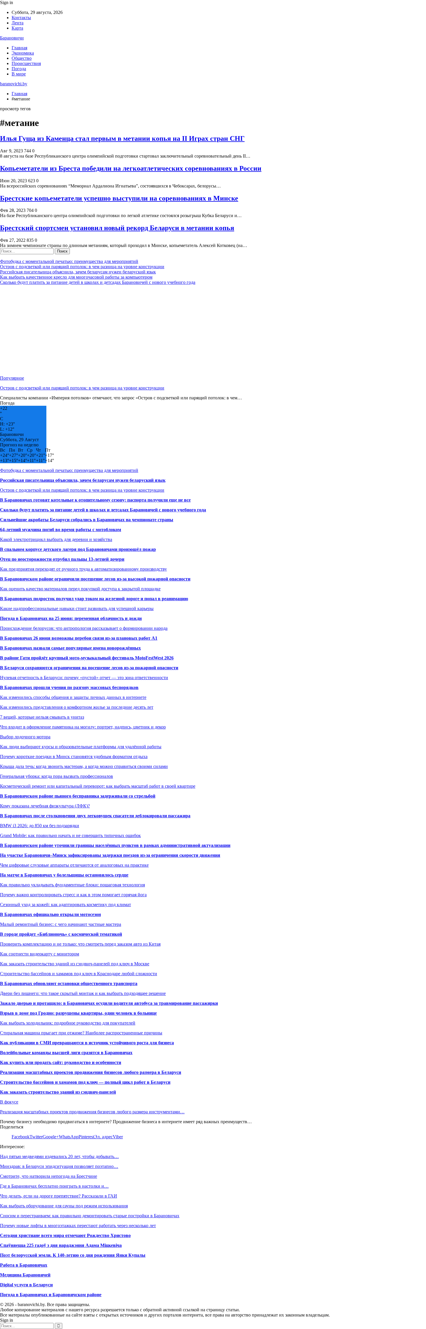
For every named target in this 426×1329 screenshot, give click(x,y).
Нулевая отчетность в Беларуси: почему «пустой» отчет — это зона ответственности (84, 677)
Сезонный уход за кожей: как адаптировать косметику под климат (65, 904)
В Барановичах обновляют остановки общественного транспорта (68, 983)
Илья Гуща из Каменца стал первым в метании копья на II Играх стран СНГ (122, 138)
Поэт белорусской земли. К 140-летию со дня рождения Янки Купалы (72, 1255)
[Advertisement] (174, 330)
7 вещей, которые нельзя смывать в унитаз (42, 717)
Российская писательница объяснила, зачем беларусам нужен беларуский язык (78, 271)
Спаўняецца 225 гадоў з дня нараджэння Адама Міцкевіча (61, 1245)
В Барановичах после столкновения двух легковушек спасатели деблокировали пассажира (95, 815)
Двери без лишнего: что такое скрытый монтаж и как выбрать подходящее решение (83, 993)
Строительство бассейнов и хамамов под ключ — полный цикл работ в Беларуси (85, 1082)
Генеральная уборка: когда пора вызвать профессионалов (56, 776)
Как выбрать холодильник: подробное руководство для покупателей (67, 1022)
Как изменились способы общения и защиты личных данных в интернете (73, 697)
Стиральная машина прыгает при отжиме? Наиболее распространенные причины (81, 1032)
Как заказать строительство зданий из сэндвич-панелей (58, 1092)
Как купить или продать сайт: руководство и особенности (60, 1062)
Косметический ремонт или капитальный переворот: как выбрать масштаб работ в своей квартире (97, 786)
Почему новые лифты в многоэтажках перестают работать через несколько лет (78, 1225)
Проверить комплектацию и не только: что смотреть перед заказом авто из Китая (80, 944)
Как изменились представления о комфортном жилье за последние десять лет (76, 707)
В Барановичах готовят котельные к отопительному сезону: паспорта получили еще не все (95, 499)
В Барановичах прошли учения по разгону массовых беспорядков (69, 687)
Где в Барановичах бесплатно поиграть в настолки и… (54, 1186)
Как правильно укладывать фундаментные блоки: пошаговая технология (72, 884)
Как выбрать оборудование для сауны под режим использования (64, 1205)
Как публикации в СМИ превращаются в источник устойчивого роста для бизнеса (87, 1042)
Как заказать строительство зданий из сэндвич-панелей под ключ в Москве (74, 963)
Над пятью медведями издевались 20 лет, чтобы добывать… (59, 1156)
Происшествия (26, 63)
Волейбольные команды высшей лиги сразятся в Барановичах (66, 1052)
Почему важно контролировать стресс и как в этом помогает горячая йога (73, 894)
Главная (19, 47)
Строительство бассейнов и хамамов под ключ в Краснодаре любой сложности (78, 973)
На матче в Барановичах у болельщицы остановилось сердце (64, 874)
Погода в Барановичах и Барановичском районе (50, 1294)
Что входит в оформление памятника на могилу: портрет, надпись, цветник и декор (83, 726)
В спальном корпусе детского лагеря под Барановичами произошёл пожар (78, 549)
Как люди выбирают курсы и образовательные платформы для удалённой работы (80, 746)
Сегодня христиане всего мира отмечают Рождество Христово (65, 1235)
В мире (19, 73)
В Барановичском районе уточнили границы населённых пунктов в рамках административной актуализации (115, 845)
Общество (22, 58)
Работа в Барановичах (23, 1265)
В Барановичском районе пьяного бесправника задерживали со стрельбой (77, 796)
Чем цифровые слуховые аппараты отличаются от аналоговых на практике (74, 865)
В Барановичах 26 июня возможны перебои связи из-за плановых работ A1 (78, 638)
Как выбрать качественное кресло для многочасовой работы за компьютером (76, 277)
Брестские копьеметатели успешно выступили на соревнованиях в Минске (119, 198)
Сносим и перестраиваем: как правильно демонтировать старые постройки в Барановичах (89, 1215)
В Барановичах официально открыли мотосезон (50, 914)
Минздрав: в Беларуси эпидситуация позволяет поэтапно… (59, 1166)
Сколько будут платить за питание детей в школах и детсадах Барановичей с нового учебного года (97, 282)
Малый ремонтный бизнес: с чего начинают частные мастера (60, 924)
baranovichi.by (13, 83)
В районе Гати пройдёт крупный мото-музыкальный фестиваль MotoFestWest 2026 (87, 657)
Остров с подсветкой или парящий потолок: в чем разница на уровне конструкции (82, 266)
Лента (17, 22)
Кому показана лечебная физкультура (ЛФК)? (45, 805)
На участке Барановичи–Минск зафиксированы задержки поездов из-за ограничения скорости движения (110, 855)
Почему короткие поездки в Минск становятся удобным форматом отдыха (74, 756)
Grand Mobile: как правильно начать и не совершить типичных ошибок (70, 835)
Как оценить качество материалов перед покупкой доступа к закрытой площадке (80, 588)
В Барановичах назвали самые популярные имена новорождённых (70, 647)
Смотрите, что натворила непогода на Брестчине (48, 1176)
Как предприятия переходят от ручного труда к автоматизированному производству (83, 569)
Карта (17, 28)
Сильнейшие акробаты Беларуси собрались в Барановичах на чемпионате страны (86, 519)
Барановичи (12, 37)
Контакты (21, 17)
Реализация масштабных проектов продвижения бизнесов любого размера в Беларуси (90, 1072)
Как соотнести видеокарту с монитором (39, 953)
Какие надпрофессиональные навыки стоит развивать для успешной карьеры (77, 608)
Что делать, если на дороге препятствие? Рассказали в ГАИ (58, 1195)
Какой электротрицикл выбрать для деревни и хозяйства (56, 539)
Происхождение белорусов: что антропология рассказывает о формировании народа (84, 628)
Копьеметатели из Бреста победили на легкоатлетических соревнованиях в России (130, 168)
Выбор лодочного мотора (25, 736)
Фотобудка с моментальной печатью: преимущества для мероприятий (69, 261)
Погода (19, 68)
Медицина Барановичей (25, 1274)
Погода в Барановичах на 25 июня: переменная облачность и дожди (71, 618)
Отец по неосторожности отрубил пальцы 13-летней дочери (62, 559)
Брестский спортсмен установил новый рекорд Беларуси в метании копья (117, 228)
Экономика (23, 53)
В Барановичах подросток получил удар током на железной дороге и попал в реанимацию (94, 598)
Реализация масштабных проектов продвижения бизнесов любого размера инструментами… (92, 1111)
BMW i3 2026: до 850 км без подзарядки (39, 825)
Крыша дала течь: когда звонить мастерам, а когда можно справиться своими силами (84, 766)
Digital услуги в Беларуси (26, 1284)
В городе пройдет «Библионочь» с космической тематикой (61, 934)
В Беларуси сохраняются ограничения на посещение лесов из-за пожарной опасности (89, 667)
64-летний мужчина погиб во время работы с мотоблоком (60, 529)
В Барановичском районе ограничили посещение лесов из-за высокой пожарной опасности (95, 578)
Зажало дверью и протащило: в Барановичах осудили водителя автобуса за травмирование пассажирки (109, 1003)
